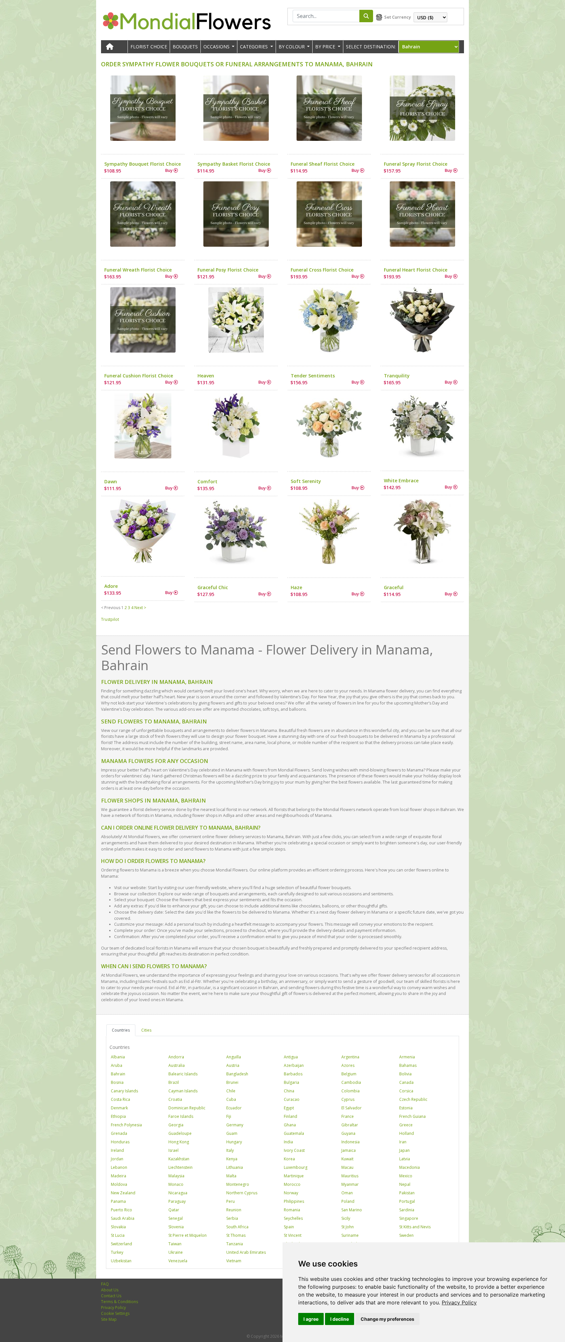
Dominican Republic (186, 1108)
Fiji (228, 1116)
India (288, 1142)
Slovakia (118, 1227)
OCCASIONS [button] (217, 46)
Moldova (119, 1184)
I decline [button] (339, 1319)
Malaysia (176, 1176)
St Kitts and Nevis (415, 1227)
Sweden (406, 1235)
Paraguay (177, 1201)
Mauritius (349, 1176)
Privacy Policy (459, 1302)
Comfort (207, 481)
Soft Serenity (306, 481)
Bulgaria (291, 1082)
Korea (289, 1159)
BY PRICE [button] (325, 46)
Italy (230, 1150)
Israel (173, 1150)
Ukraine (175, 1252)
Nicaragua (177, 1193)
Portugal (407, 1201)
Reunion (233, 1210)
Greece (406, 1125)
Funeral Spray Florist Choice (415, 164)
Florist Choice (148, 46)
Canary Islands (124, 1091)
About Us (109, 1290)
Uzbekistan (121, 1261)
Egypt (289, 1108)
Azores (347, 1065)
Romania (292, 1210)
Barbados (293, 1074)
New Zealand (123, 1193)
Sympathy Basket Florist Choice (233, 164)
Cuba (231, 1099)
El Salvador (351, 1108)
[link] (459, 1302)
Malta (231, 1176)
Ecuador (234, 1108)
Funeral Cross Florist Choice (322, 270)
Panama (118, 1201)
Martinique (294, 1176)
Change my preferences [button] (387, 1319)
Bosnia (117, 1082)
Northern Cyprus (241, 1193)
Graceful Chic (212, 587)
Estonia (406, 1108)
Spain (289, 1227)
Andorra (176, 1057)
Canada (406, 1082)
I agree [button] (310, 1319)
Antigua (291, 1057)
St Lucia (118, 1235)
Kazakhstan (178, 1159)
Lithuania (234, 1167)
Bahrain (118, 1074)
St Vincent (292, 1235)
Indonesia (350, 1142)
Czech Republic (413, 1099)
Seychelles (293, 1218)
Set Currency (397, 17)
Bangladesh (237, 1074)
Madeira (118, 1176)
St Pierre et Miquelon (187, 1235)
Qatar (173, 1210)
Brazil (173, 1082)
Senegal (175, 1218)
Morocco (292, 1184)
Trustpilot (110, 619)
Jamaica (348, 1150)
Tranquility (397, 376)
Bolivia (405, 1074)
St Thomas (236, 1235)
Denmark (119, 1108)
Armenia (407, 1057)
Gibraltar (349, 1125)
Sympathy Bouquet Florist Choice (142, 164)
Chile (230, 1091)
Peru (230, 1201)
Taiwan (174, 1244)
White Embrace (401, 480)
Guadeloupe (180, 1133)
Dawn (110, 481)
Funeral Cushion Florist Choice (138, 376)
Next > (140, 607)
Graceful (393, 587)
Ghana (290, 1125)
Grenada (119, 1133)
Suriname (350, 1235)
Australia (176, 1065)
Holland (406, 1133)
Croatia (175, 1099)
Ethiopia (118, 1116)
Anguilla (233, 1057)
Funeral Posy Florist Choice (227, 270)
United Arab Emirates (246, 1252)
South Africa (237, 1227)
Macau (347, 1167)
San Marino (351, 1210)
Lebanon (119, 1167)
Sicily (345, 1218)
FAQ (105, 1284)
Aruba (116, 1065)
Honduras (120, 1142)
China (289, 1091)
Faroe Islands (180, 1116)
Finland (290, 1116)
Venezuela (177, 1261)
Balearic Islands (182, 1074)
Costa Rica (120, 1099)
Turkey (117, 1252)
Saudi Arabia (122, 1218)
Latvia (404, 1159)
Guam (231, 1133)
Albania (118, 1057)
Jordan (117, 1159)
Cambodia (351, 1082)
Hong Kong (178, 1142)
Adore (111, 586)
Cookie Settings (115, 1313)
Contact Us (111, 1296)
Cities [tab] (146, 1030)
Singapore (408, 1218)
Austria (232, 1065)
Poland (347, 1201)
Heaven (205, 376)
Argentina (350, 1057)
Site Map (109, 1319)
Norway (291, 1193)
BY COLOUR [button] (292, 46)
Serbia (232, 1218)
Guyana (348, 1133)
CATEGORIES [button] (254, 46)
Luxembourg (295, 1167)
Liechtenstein (180, 1167)
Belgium (348, 1074)
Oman (347, 1193)
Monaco (175, 1184)
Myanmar (350, 1184)
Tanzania (234, 1244)
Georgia (175, 1125)
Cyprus (347, 1099)
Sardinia (406, 1210)
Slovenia (176, 1227)
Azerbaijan (294, 1065)
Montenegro (237, 1184)
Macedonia (409, 1167)
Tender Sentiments (313, 376)
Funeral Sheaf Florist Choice (322, 164)
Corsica (406, 1091)
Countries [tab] (121, 1030)
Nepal (404, 1184)
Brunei (232, 1082)
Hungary (234, 1142)
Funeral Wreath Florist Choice (138, 270)
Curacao (292, 1099)
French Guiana (412, 1116)
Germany (234, 1125)
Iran (402, 1142)
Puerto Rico (121, 1210)
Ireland (117, 1150)
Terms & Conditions (119, 1301)
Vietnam (233, 1261)
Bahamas (408, 1065)
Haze (296, 587)
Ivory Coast (294, 1150)
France (347, 1116)
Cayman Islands (182, 1091)
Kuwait (347, 1159)
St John (347, 1227)
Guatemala (294, 1133)
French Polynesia (126, 1125)
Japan (404, 1150)
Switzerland (121, 1244)
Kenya (231, 1159)
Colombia (350, 1091)
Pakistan (407, 1193)
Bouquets (185, 46)
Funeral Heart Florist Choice (415, 270)
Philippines (294, 1201)
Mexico (405, 1176)
